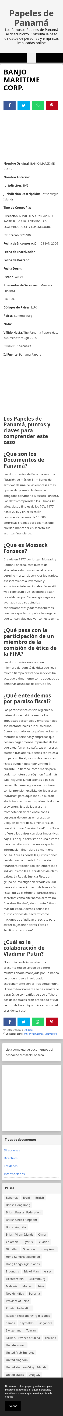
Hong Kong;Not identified (23, 1257)
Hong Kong (47, 1249)
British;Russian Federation (23, 1212)
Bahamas (12, 1198)
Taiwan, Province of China (23, 1338)
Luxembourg (50, 1033)
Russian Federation (18, 1308)
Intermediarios (14, 1174)
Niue (41, 1286)
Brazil (26, 1198)
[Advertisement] (31, 133)
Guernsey (29, 1249)
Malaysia (12, 1286)
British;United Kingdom (21, 1220)
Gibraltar (12, 1249)
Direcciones (12, 1150)
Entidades (28, 1029)
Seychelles (27, 1323)
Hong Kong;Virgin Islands (23, 1264)
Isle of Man (31, 1271)
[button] (31, 58)
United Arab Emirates (20, 1353)
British (39, 1198)
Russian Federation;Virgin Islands (28, 1316)
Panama (34, 1293)
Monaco (27, 1286)
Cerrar (13, 1405)
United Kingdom (17, 1360)
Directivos (11, 1158)
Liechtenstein (15, 1279)
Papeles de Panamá (31, 17)
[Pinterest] (51, 105)
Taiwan (31, 1330)
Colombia (12, 1242)
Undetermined (15, 1345)
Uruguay (34, 1375)
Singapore (45, 1323)
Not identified (15, 1293)
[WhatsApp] (37, 105)
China (42, 1234)
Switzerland (14, 1330)
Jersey (47, 1271)
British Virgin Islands (33, 1033)
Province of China (17, 1301)
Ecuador (43, 1242)
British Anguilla (16, 1227)
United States (15, 1375)
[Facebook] (9, 105)
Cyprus (28, 1242)
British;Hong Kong (18, 1205)
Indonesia (12, 1271)
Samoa (10, 1323)
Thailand (50, 1338)
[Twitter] (23, 105)
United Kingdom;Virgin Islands (26, 1367)
